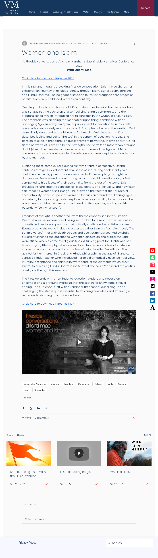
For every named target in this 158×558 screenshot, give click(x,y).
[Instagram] (152, 279)
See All (148, 435)
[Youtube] (152, 250)
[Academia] (152, 307)
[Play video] (79, 342)
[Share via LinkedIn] (38, 408)
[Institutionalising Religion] (79, 453)
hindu (110, 384)
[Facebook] (152, 293)
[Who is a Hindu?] (129, 453)
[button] (65, 12)
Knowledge (39, 390)
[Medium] (152, 286)
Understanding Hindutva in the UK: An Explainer (28, 474)
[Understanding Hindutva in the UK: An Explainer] (28, 453)
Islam (26, 390)
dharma (55, 384)
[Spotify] (152, 257)
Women (122, 384)
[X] (152, 272)
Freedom (68, 384)
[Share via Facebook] (23, 408)
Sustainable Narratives (35, 384)
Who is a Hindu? (120, 472)
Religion (98, 384)
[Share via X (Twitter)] (30, 408)
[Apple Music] (152, 265)
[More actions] (134, 43)
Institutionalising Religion (76, 472)
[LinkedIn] (152, 300)
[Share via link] (46, 408)
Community (83, 384)
